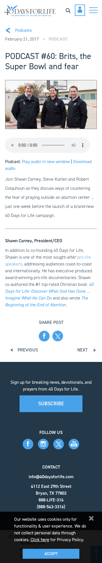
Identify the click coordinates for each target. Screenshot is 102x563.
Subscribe (51, 403)
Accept (51, 553)
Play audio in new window (46, 162)
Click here (40, 540)
